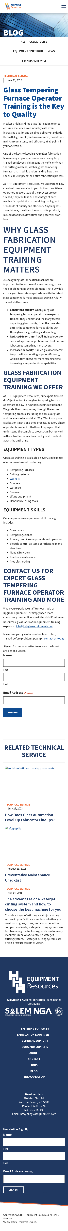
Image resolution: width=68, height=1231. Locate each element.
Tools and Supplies (34, 1047)
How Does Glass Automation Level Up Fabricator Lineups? (30, 817)
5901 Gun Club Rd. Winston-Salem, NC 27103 (34, 1100)
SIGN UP (13, 712)
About (34, 1053)
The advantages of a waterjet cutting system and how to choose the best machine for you (33, 904)
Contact (34, 1059)
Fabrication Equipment (34, 1034)
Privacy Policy (34, 1077)
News (51, 51)
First (5, 669)
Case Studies (38, 42)
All (23, 42)
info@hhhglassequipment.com (34, 626)
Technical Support (34, 1041)
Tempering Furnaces (34, 1028)
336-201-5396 (38, 1106)
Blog (34, 1071)
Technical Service (34, 60)
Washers (15, 478)
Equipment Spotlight (28, 51)
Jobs (34, 1065)
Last (5, 684)
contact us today (54, 638)
